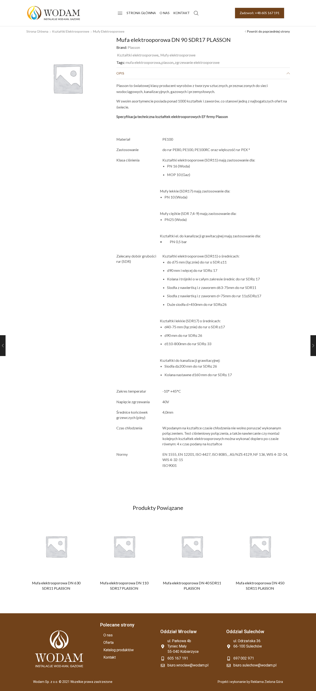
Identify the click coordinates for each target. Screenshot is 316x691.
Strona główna (141, 13)
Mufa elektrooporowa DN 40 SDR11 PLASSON (192, 585)
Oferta (108, 642)
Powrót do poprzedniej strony (268, 31)
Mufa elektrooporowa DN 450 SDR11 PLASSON (259, 585)
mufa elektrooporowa (143, 62)
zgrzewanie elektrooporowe (197, 62)
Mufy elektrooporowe (108, 31)
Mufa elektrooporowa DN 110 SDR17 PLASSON (124, 585)
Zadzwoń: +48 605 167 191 (259, 13)
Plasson (134, 47)
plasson (167, 62)
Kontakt (181, 13)
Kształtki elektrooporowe (70, 31)
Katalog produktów (118, 650)
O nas (165, 13)
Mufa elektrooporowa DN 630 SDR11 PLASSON (56, 585)
